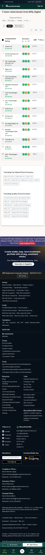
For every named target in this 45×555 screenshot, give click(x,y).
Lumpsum (13, 322)
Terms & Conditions (31, 518)
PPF (22, 322)
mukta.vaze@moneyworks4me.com (17, 486)
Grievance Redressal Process (11, 524)
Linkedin (7, 431)
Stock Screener (7, 285)
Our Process (20, 441)
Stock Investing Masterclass (11, 386)
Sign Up (40, 6)
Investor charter (32, 524)
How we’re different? (30, 400)
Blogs (4, 379)
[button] (12, 21)
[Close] (15, 20)
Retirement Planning (8, 394)
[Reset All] (4, 26)
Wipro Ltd (8, 69)
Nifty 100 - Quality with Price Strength (16, 209)
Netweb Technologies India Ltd (11, 131)
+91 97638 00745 (15, 477)
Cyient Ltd (8, 46)
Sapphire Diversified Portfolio (33, 416)
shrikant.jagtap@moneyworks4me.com (18, 474)
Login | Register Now (27, 243)
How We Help (6, 405)
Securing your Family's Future (11, 397)
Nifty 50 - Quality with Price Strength (15, 201)
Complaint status (7, 518)
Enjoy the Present (7, 400)
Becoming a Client (29, 395)
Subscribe (38, 1)
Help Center (31, 1)
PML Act (21, 521)
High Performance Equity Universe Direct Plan (16, 369)
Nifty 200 (7, 180)
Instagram (7, 441)
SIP (3, 322)
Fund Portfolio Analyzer (9, 310)
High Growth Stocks (8, 290)
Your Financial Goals (8, 392)
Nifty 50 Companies (8, 293)
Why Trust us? (28, 403)
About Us (19, 444)
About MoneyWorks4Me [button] (34, 547)
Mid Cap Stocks (7, 298)
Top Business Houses (21, 287)
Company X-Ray (29, 382)
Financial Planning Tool (31, 379)
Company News (7, 287)
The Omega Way (29, 397)
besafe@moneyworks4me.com (26, 431)
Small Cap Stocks (24, 295)
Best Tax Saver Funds (21, 316)
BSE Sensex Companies (9, 295)
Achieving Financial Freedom (11, 402)
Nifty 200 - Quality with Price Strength (16, 216)
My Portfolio (27, 387)
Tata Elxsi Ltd (9, 139)
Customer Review (29, 405)
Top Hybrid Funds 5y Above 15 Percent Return (16, 372)
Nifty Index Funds (7, 316)
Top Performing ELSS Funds (11, 367)
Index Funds (34, 316)
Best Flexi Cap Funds (8, 313)
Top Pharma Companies (9, 301)
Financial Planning (7, 407)
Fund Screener (22, 308)
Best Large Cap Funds (24, 313)
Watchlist (5, 336)
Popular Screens (28, 285)
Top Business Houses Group (11, 351)
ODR (23, 524)
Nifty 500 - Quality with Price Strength (16, 212)
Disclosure (13, 521)
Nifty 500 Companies (23, 293)
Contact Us (19, 447)
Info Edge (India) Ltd (11, 123)
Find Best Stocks (7, 346)
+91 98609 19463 (15, 489)
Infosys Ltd (9, 116)
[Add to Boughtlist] (41, 30)
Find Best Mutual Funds (9, 308)
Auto (31, 180)
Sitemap (4, 413)
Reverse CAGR (34, 322)
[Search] (22, 551)
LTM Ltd (7, 147)
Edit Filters (33, 545)
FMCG (37, 180)
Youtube (7, 438)
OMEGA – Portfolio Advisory (32, 413)
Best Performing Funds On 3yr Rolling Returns (16, 364)
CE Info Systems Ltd (11, 54)
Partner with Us (21, 439)
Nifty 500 (15, 180)
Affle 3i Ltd (8, 109)
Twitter (6, 445)
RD (18, 322)
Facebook (7, 435)
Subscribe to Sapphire (23, 264)
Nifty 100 (29, 176)
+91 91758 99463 (15, 501)
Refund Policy (18, 518)
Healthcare (24, 180)
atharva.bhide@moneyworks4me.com (18, 498)
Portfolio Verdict (29, 390)
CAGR (27, 322)
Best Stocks (17, 285)
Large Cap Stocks (19, 298)
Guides (4, 389)
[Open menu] (3, 6)
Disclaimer (5, 521)
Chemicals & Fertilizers (11, 184)
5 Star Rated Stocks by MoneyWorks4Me (17, 198)
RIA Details (22, 276)
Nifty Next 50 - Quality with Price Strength (17, 205)
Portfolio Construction (9, 410)
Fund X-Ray (27, 384)
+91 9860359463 (22, 433)
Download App (9, 1)
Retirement (5, 325)
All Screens (13, 545)
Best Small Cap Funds (25, 310)
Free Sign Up (12, 462)
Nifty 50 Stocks (9, 176)
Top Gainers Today (22, 290)
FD (7, 322)
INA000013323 (35, 273)
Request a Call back (22, 436)
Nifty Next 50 (20, 176)
